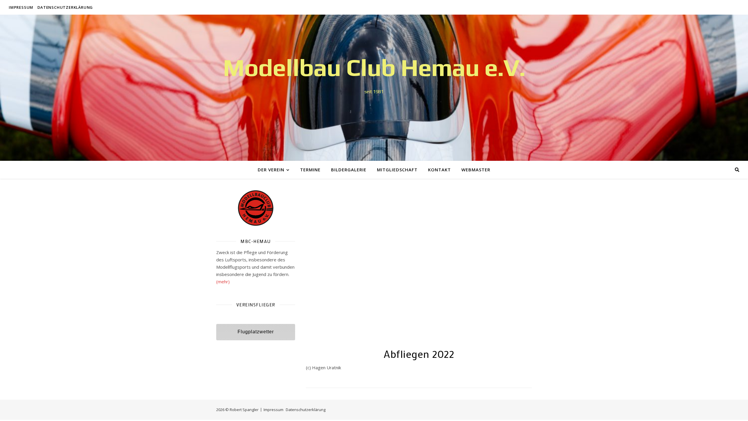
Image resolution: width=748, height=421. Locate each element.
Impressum (21, 7)
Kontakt (439, 169)
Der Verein (271, 169)
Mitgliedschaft (397, 169)
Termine (310, 169)
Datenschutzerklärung (65, 7)
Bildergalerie (348, 169)
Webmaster (475, 169)
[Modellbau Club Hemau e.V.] (374, 88)
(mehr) (223, 281)
